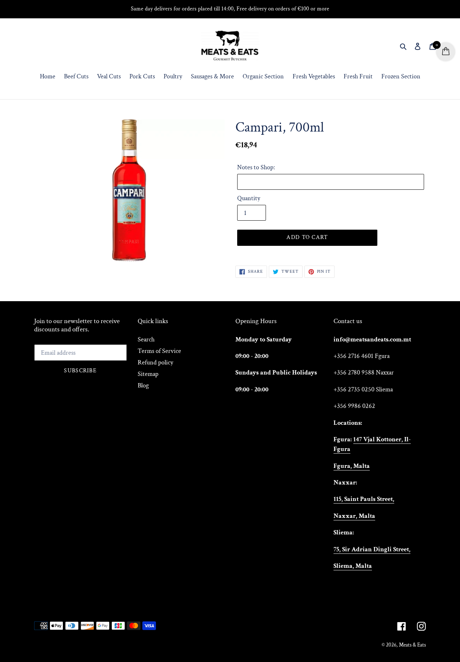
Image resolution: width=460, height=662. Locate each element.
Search (146, 339)
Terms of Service (159, 351)
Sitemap (148, 374)
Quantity (248, 198)
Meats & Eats (412, 645)
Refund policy (155, 362)
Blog (143, 385)
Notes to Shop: (256, 167)
